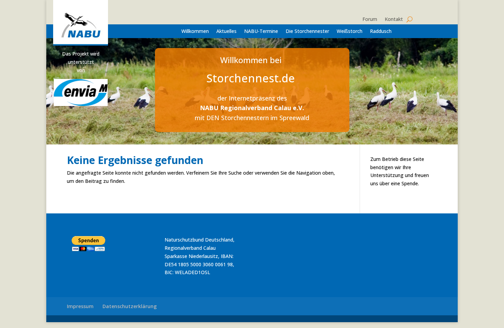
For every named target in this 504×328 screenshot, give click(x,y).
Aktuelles (226, 31)
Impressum (80, 306)
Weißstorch (349, 31)
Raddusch (381, 31)
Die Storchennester (307, 31)
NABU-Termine (261, 31)
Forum (369, 19)
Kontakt (394, 19)
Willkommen (195, 31)
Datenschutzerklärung (130, 306)
